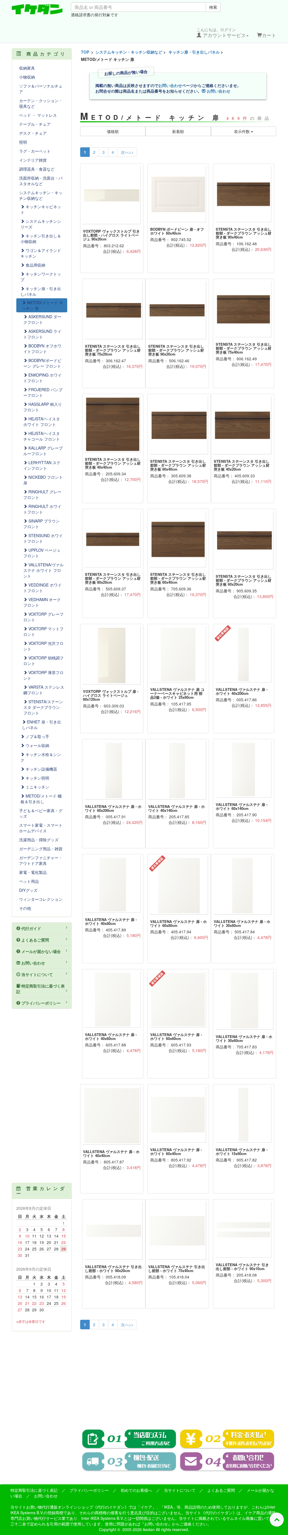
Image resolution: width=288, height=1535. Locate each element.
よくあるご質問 (34, 940)
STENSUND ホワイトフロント (43, 538)
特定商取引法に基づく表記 (40, 988)
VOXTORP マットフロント (43, 631)
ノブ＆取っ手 (36, 736)
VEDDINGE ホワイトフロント (42, 587)
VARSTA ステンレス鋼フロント (43, 689)
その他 (25, 908)
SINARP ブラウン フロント (41, 523)
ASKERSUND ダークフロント (42, 319)
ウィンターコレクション (40, 899)
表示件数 (242, 131)
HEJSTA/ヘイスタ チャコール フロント (41, 436)
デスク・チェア (33, 133)
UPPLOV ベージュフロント (41, 552)
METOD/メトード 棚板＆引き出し (41, 798)
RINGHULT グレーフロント (42, 494)
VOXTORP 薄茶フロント (43, 675)
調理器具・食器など (37, 169)
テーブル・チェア (35, 124)
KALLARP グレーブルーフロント (43, 450)
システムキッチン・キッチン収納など (128, 52)
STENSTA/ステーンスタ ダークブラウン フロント (43, 707)
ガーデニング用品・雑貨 (40, 848)
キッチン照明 (36, 778)
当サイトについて (36, 974)
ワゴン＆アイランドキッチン (41, 253)
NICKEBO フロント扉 (43, 479)
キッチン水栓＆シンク (41, 757)
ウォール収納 (36, 745)
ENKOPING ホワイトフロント (42, 377)
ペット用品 (29, 881)
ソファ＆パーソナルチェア (40, 88)
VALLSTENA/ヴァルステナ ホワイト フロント (43, 570)
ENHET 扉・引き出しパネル (41, 724)
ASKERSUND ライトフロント (42, 334)
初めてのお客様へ (136, 1490)
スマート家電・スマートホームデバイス (40, 827)
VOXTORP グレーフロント (43, 616)
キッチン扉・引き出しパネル (194, 52)
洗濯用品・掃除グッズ (38, 839)
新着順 (178, 131)
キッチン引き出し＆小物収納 (41, 238)
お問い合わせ (170, 85)
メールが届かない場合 (40, 951)
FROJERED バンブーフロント (42, 392)
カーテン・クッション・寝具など (40, 103)
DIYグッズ (28, 890)
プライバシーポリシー (40, 1003)
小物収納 (27, 77)
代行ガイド (30, 928)
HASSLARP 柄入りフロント (42, 407)
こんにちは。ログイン (221, 32)
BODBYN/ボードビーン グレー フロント (42, 363)
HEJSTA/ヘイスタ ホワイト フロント (41, 421)
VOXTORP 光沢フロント (43, 646)
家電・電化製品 (33, 872)
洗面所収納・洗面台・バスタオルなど (40, 180)
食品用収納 (34, 265)
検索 (213, 7)
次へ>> (127, 152)
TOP (85, 52)
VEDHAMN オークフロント (42, 602)
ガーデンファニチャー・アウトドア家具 (40, 860)
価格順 (113, 131)
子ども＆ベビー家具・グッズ (40, 813)
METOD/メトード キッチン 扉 (42, 305)
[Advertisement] (178, 1375)
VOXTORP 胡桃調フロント (43, 660)
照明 (23, 142)
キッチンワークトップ (41, 276)
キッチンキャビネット (41, 209)
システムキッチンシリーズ (41, 224)
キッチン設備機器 (40, 769)
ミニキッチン (36, 787)
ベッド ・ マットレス (38, 115)
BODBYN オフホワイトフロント (42, 348)
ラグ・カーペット (35, 151)
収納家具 (27, 68)
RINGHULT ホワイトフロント (42, 509)
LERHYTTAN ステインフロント (41, 465)
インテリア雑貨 (33, 160)
